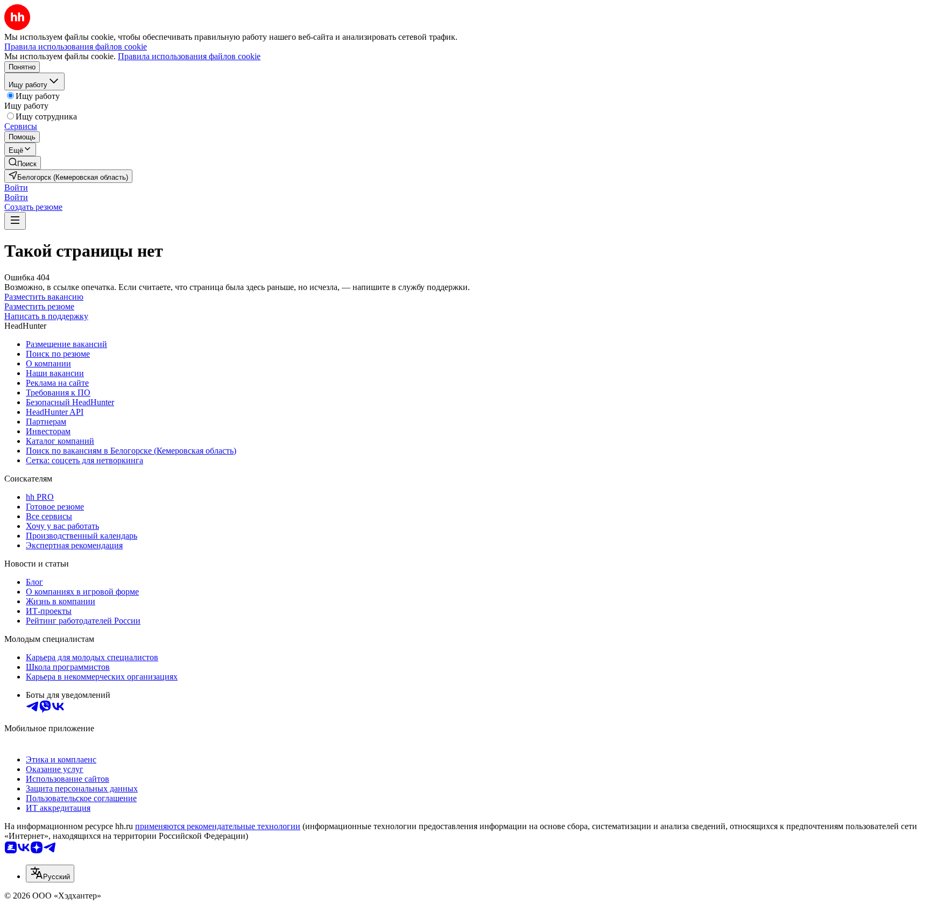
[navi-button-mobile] (15, 221)
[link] (22, 162)
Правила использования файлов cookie (189, 56)
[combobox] (50, 873)
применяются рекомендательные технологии (217, 826)
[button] (16, 187)
